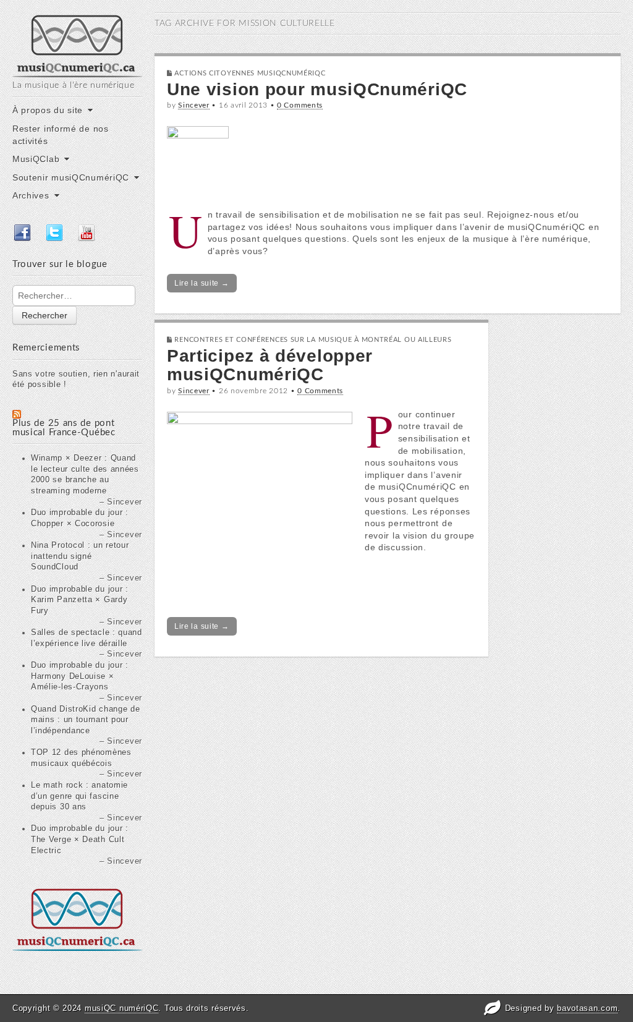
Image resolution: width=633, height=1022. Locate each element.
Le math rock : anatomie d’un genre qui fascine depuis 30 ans (79, 796)
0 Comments (300, 105)
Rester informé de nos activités (60, 135)
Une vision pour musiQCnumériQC (317, 89)
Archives (30, 195)
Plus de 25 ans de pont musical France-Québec (64, 428)
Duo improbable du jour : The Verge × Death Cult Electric (80, 839)
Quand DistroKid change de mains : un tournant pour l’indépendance (85, 720)
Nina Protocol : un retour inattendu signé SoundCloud (80, 556)
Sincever (194, 105)
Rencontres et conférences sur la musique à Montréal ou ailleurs (312, 339)
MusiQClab (35, 159)
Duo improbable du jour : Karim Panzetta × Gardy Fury (80, 600)
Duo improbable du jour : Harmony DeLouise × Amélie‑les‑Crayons (80, 676)
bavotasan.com (587, 1008)
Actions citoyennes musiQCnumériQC (249, 73)
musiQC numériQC (122, 1008)
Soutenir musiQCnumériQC (70, 177)
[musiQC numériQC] (77, 44)
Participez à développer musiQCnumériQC (270, 365)
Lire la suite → (201, 283)
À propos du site (47, 110)
